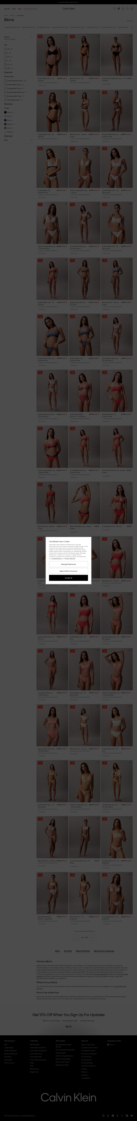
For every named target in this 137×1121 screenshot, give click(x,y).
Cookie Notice (56, 558)
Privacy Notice (70, 558)
